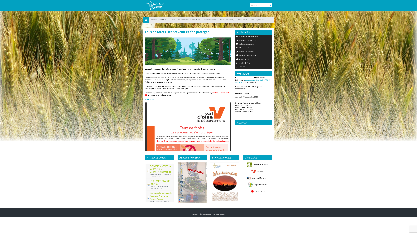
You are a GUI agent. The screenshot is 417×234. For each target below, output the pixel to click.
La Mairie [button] (172, 20)
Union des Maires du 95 (260, 178)
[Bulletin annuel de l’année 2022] (224, 182)
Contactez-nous (205, 215)
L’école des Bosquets (246, 52)
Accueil (195, 215)
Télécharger (149, 99)
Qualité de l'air (244, 59)
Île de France (260, 191)
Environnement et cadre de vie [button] (189, 20)
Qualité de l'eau (244, 63)
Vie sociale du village (227, 20)
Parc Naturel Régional (260, 165)
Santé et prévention (258, 20)
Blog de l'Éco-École (260, 185)
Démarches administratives (249, 36)
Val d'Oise (260, 171)
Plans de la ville (244, 48)
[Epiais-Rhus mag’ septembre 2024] (192, 183)
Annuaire (242, 67)
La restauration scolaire (247, 55)
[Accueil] (146, 20)
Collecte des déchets (246, 44)
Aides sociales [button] (243, 20)
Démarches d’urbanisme (247, 40)
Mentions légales (219, 215)
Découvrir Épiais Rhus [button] (158, 20)
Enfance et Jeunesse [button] (210, 20)
